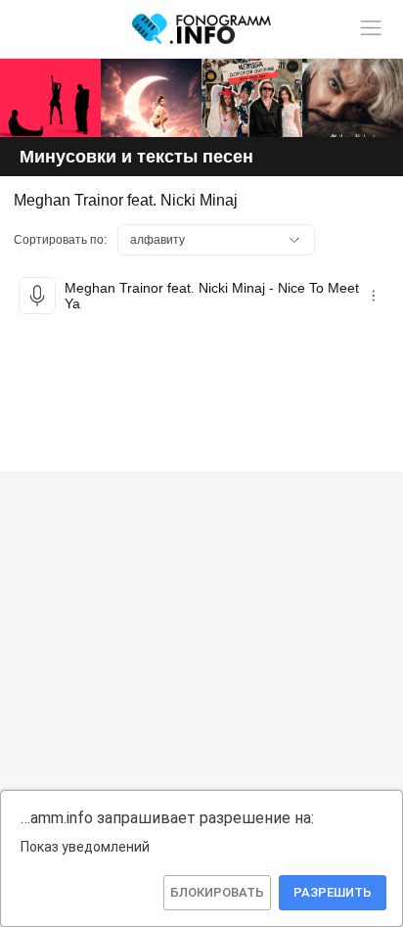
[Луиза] (352, 98)
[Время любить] (151, 98)
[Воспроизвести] (37, 295)
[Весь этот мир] (252, 98)
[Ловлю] (50, 98)
